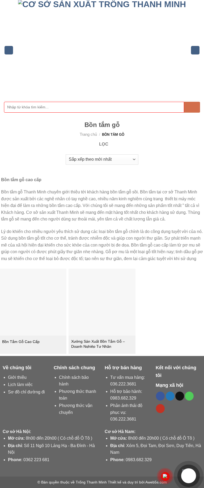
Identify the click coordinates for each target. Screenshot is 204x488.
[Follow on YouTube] (160, 408)
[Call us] (189, 396)
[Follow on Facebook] (160, 396)
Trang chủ (88, 134)
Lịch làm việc (20, 384)
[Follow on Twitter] (170, 396)
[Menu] (9, 50)
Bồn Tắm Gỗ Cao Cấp (21, 342)
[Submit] (192, 107)
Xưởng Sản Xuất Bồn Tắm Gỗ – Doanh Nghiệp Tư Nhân (98, 344)
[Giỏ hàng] (195, 50)
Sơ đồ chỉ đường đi (26, 392)
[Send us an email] (179, 396)
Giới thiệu (17, 377)
